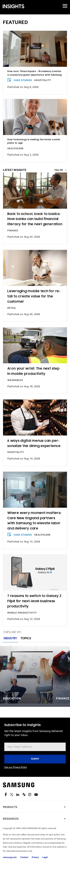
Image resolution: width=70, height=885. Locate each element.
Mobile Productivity (22, 612)
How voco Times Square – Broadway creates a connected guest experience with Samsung (34, 73)
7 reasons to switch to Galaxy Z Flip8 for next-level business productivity (34, 601)
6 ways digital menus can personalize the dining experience (34, 443)
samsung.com (10, 857)
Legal (45, 857)
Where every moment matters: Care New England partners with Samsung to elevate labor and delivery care (34, 520)
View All (58, 170)
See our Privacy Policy (15, 767)
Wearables (15, 380)
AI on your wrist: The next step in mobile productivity (33, 371)
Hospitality (42, 80)
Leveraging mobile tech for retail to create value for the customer (33, 296)
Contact (24, 857)
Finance (12, 230)
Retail (11, 308)
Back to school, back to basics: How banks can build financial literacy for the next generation (34, 219)
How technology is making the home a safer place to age (33, 141)
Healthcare (15, 148)
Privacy (35, 857)
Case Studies (23, 80)
